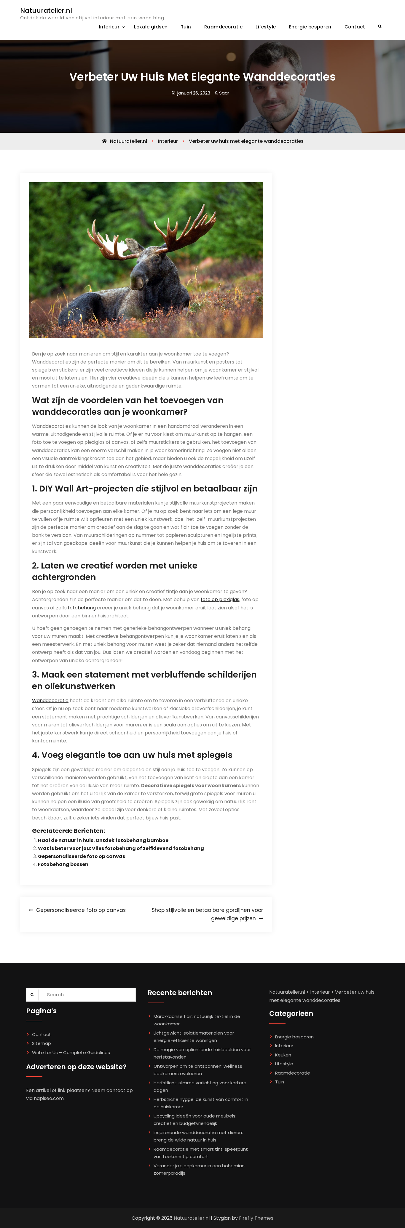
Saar (224, 93)
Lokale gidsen (151, 27)
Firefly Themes (256, 1218)
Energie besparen (310, 27)
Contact (355, 27)
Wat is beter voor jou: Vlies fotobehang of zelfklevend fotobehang (121, 848)
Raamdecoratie (223, 27)
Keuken (283, 1055)
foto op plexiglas (220, 599)
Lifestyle (266, 27)
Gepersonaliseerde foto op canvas (81, 856)
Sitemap (41, 1043)
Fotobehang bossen (63, 864)
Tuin (186, 27)
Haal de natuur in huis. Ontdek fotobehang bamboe (103, 840)
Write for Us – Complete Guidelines (71, 1052)
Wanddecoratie (50, 700)
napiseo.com (49, 1098)
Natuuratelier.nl (46, 10)
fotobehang (82, 607)
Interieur (109, 27)
